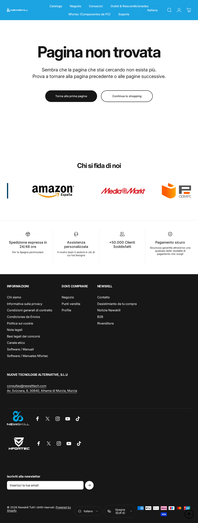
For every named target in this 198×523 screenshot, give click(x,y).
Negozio (68, 297)
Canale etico (16, 343)
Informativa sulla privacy (24, 304)
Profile (66, 310)
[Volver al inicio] (189, 514)
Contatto (103, 297)
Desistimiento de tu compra (117, 304)
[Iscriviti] (89, 485)
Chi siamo (14, 297)
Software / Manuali (20, 349)
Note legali (14, 330)
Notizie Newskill (108, 310)
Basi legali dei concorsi (23, 336)
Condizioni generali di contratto (29, 310)
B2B (100, 317)
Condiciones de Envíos (23, 317)
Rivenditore (105, 323)
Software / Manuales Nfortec (27, 356)
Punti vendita (71, 304)
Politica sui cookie (20, 323)
